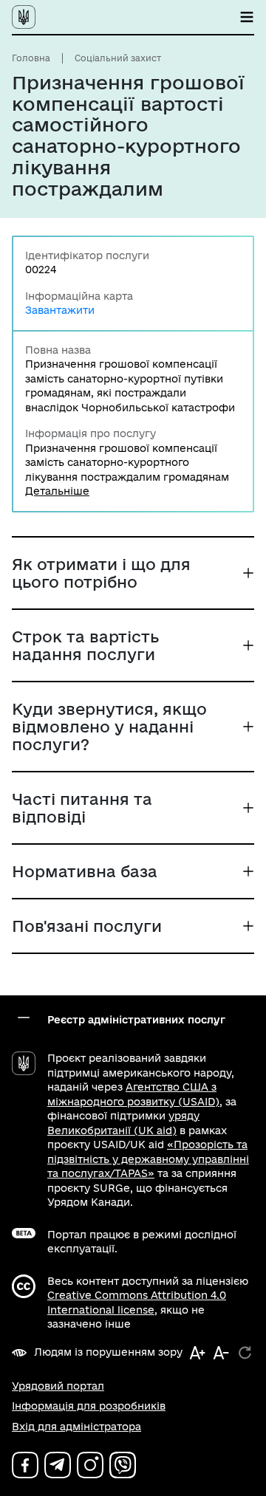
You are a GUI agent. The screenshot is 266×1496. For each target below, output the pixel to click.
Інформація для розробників (89, 1406)
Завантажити (60, 310)
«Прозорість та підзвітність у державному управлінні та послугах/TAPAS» (148, 1159)
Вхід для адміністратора (76, 1426)
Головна (31, 58)
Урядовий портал (58, 1386)
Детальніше (57, 491)
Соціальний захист (118, 58)
